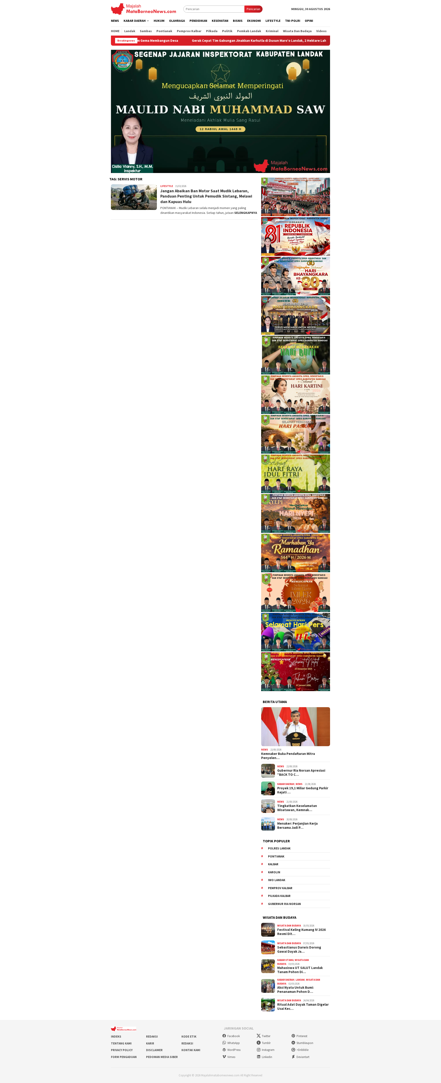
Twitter (266, 1036)
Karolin (274, 872)
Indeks (116, 1036)
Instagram (268, 1050)
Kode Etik (188, 1036)
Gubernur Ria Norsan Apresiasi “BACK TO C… (301, 772)
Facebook (233, 1036)
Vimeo (231, 1057)
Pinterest (302, 1036)
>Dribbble (302, 1050)
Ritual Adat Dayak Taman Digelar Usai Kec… (303, 1006)
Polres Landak (279, 848)
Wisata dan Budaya (289, 925)
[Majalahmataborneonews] (143, 9)
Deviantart (303, 1057)
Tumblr (266, 1043)
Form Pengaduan (124, 1057)
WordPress (233, 1050)
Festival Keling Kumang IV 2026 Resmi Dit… (301, 932)
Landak (300, 979)
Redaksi (152, 1036)
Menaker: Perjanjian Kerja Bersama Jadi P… (297, 825)
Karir (150, 1043)
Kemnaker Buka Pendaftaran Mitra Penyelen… (288, 756)
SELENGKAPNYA (245, 213)
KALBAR (273, 864)
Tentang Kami (121, 1043)
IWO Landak (276, 880)
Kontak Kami (190, 1050)
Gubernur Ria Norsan (284, 904)
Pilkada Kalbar (279, 896)
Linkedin (267, 1057)
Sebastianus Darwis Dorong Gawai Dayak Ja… (299, 949)
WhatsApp (233, 1043)
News (264, 749)
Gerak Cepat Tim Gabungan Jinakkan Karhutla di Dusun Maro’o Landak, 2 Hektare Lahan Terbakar (214, 41)
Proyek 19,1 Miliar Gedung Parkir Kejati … (302, 790)
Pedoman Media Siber (162, 1057)
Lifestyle (166, 186)
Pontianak (276, 856)
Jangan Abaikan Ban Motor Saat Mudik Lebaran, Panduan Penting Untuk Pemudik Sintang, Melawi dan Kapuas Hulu (206, 196)
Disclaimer (154, 1050)
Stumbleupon (305, 1043)
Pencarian (253, 9)
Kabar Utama (285, 960)
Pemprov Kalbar (280, 888)
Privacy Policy (122, 1050)
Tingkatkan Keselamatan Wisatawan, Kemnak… (297, 808)
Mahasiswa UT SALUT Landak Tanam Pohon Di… (300, 970)
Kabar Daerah (285, 784)
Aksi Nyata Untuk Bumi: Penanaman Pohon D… (295, 989)
